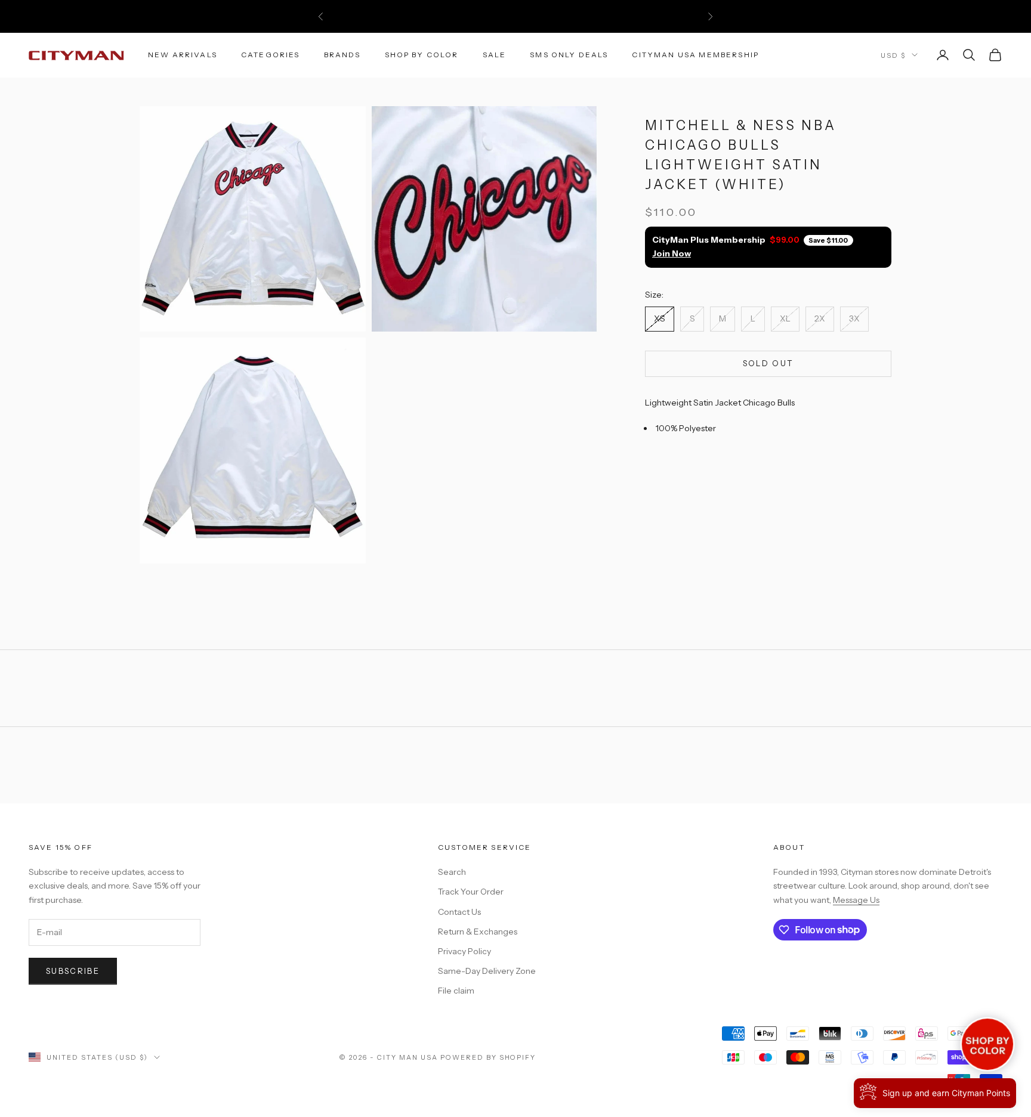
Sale (495, 54)
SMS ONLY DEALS (569, 54)
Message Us (856, 900)
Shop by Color (422, 54)
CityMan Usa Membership (695, 54)
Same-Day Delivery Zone (487, 971)
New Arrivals (182, 54)
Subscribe (73, 971)
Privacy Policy (464, 951)
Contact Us (459, 911)
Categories (270, 54)
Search (452, 872)
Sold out (768, 363)
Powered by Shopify (488, 1057)
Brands (342, 54)
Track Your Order (471, 891)
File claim (456, 990)
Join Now (671, 254)
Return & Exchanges (477, 931)
